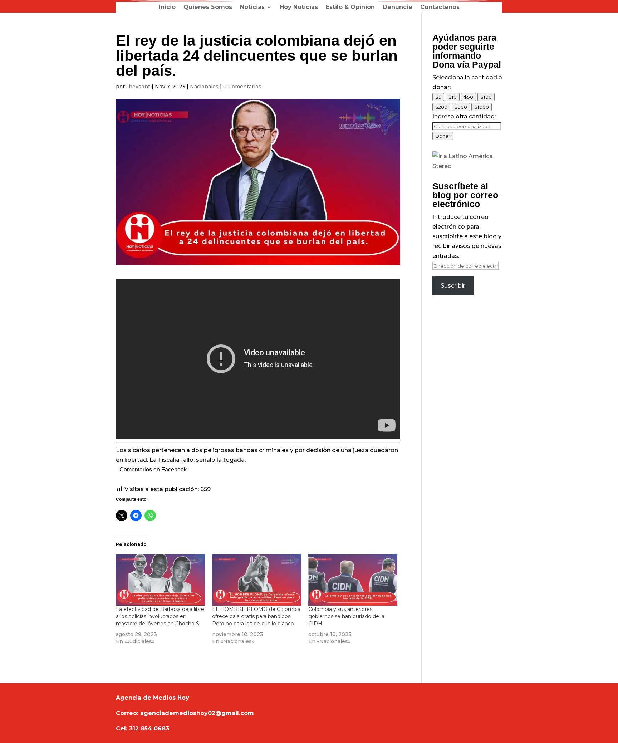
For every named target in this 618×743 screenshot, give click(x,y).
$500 (461, 107)
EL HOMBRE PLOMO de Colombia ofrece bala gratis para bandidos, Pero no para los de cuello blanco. (256, 616)
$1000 (481, 107)
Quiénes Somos (207, 7)
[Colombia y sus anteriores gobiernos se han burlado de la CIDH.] (352, 579)
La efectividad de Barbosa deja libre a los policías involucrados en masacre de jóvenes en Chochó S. (160, 616)
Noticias (252, 7)
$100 (486, 97)
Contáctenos (440, 7)
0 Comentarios (242, 86)
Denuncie (397, 7)
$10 (452, 97)
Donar (442, 136)
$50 (468, 97)
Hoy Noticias (299, 7)
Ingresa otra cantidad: (464, 116)
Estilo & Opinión (350, 7)
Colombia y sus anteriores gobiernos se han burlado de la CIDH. (346, 616)
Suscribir (453, 285)
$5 (438, 97)
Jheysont (138, 86)
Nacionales (204, 86)
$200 (441, 107)
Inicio (167, 7)
